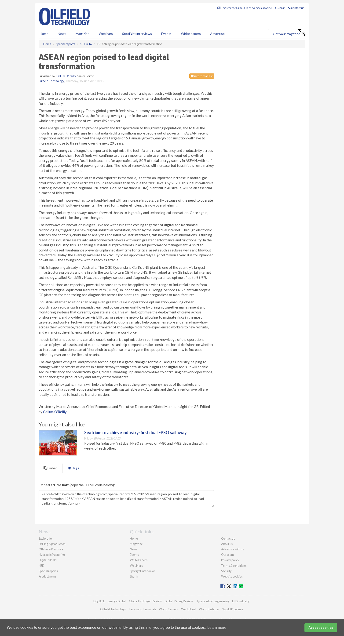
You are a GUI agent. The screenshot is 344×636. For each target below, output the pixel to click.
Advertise (217, 34)
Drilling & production (52, 544)
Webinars (106, 34)
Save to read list (203, 76)
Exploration (46, 538)
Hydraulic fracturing (52, 554)
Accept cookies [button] (320, 627)
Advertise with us (232, 549)
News (133, 549)
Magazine (82, 34)
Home (44, 34)
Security (226, 571)
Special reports (48, 571)
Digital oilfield (48, 560)
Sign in (281, 7)
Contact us (297, 7)
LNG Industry (241, 601)
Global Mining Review (179, 601)
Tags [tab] (75, 468)
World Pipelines (232, 609)
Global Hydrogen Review (145, 601)
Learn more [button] (216, 627)
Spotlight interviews (137, 34)
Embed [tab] (52, 468)
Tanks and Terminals (142, 609)
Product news (47, 576)
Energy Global (117, 601)
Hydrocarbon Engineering (212, 601)
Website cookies (232, 576)
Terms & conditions (233, 565)
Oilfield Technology (51, 81)
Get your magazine (286, 34)
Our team (227, 554)
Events (166, 34)
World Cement (168, 609)
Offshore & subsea (51, 549)
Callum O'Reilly (66, 76)
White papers (191, 34)
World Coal (188, 609)
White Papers (138, 560)
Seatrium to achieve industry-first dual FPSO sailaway (135, 432)
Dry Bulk (99, 601)
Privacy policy (230, 560)
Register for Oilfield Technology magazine (246, 7)
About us (227, 544)
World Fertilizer (209, 609)
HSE (41, 565)
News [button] (62, 34)
